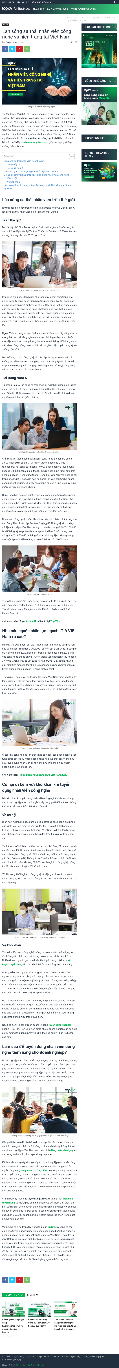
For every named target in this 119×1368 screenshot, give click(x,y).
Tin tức (62, 18)
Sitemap (55, 1356)
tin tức (51, 1226)
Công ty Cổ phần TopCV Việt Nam (30, 1365)
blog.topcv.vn (43, 1356)
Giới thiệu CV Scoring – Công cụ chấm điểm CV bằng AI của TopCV (39, 1323)
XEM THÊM (32, 1295)
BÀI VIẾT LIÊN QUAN (13, 1295)
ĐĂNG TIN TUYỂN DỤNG (41, 2)
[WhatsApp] (27, 49)
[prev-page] (4, 1338)
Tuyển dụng (18, 1356)
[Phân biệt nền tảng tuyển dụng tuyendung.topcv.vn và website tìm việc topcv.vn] (13, 1309)
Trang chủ (38, 9)
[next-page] (9, 1338)
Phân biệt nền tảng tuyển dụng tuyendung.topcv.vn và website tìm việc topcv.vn (13, 1326)
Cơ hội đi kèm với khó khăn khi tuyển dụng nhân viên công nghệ (36, 174)
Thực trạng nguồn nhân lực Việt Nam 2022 (43, 774)
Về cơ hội (12, 178)
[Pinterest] (19, 49)
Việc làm (30, 1356)
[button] (114, 2)
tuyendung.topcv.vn (36, 142)
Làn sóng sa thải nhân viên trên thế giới (24, 161)
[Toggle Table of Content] (70, 156)
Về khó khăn (13, 181)
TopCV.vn (55, 621)
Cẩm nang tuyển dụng (44, 18)
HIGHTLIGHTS (8, 2)
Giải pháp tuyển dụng (57, 9)
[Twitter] (12, 49)
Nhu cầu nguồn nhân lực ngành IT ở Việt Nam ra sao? (31, 171)
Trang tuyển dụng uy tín (83, 9)
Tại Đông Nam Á (15, 168)
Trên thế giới (13, 164)
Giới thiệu (6, 1356)
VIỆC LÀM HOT (23, 2)
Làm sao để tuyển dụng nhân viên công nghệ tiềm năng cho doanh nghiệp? (38, 187)
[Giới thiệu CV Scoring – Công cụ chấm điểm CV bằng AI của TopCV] (39, 1309)
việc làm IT (30, 621)
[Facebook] (5, 49)
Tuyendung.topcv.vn (15, 42)
